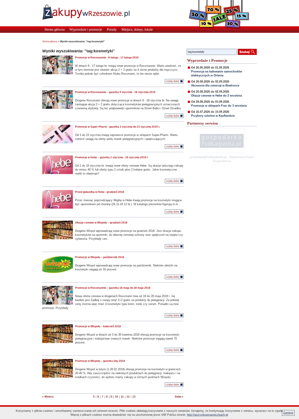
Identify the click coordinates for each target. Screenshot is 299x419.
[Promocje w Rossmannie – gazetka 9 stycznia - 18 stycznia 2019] (57, 99)
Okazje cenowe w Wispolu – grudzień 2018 (101, 222)
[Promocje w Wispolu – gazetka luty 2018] (57, 368)
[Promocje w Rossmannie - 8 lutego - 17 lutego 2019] (57, 65)
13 (133, 396)
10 (116, 396)
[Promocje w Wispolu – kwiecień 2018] (57, 333)
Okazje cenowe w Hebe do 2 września (216, 95)
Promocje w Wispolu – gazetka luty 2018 (100, 361)
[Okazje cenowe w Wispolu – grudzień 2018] (57, 230)
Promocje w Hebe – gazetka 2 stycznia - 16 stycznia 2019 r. (111, 157)
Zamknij (288, 412)
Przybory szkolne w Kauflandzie (213, 115)
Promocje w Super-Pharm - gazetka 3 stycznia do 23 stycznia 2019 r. (117, 126)
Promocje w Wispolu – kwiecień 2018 (98, 326)
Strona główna (54, 29)
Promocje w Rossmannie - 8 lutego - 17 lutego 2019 (107, 57)
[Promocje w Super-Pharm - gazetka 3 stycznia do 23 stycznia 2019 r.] (57, 134)
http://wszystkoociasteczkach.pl (207, 414)
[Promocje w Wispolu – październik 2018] (57, 264)
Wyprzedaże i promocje (85, 29)
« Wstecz (48, 396)
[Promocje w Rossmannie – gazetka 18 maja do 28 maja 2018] (57, 295)
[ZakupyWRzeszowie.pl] (86, 12)
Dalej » (179, 396)
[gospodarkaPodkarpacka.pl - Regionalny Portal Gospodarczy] (222, 141)
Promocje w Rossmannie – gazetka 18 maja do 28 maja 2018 (112, 287)
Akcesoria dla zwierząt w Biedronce (215, 85)
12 (128, 396)
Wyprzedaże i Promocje (207, 60)
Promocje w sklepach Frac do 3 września (219, 105)
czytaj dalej (172, 81)
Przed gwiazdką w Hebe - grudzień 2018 (99, 192)
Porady (112, 29)
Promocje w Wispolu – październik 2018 (99, 257)
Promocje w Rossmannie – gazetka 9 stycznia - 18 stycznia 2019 (115, 92)
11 (122, 396)
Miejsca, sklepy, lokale (137, 29)
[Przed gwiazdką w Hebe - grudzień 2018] (57, 199)
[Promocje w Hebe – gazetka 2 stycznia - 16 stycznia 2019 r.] (57, 164)
